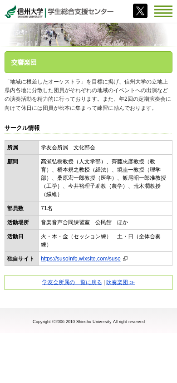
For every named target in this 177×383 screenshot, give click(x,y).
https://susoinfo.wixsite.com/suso (81, 258)
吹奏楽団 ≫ (120, 282)
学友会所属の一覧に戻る (72, 282)
